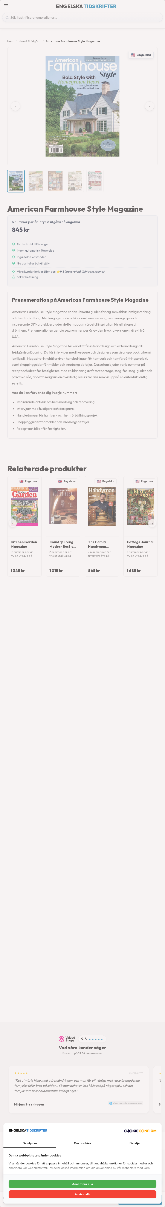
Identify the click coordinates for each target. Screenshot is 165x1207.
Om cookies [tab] (82, 1143)
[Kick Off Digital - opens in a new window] (140, 1131)
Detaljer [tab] (135, 1143)
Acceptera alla (82, 1184)
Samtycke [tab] (30, 1143)
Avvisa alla (82, 1194)
